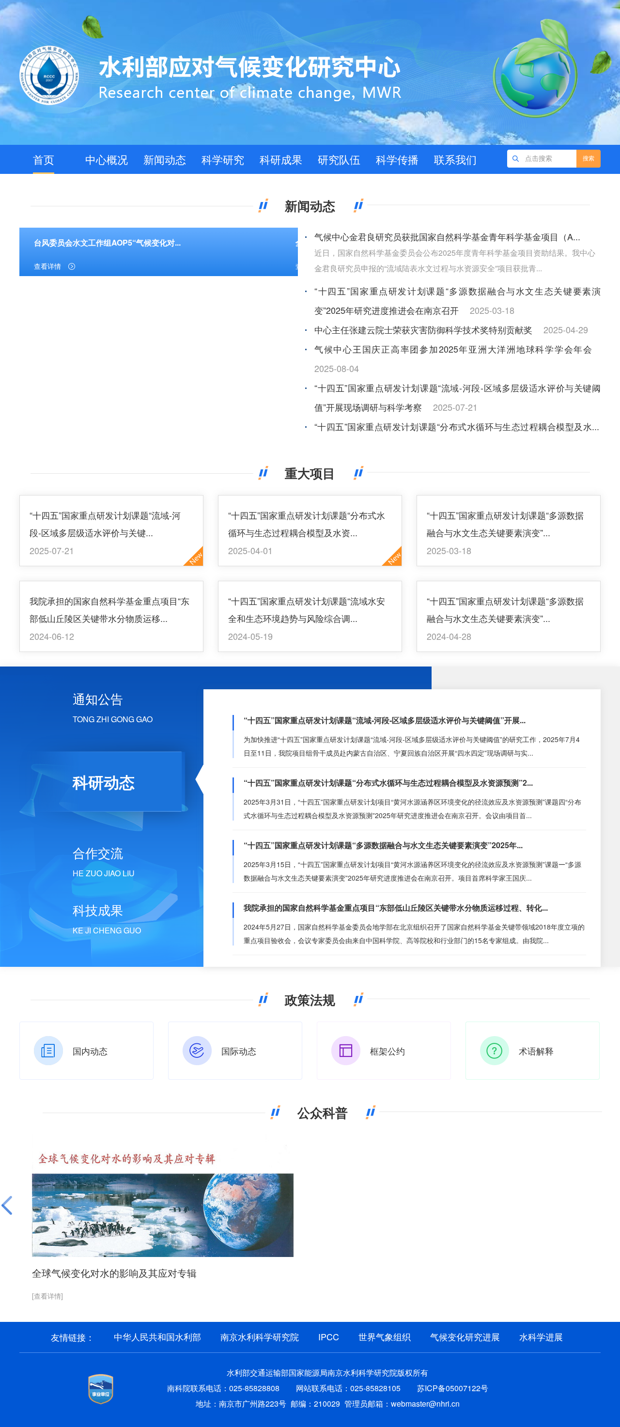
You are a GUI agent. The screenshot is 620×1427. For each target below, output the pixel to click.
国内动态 (90, 1050)
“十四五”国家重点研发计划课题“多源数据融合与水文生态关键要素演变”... (505, 524)
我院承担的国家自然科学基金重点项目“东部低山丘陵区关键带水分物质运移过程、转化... (396, 907)
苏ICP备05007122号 (452, 1388)
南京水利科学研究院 (259, 1336)
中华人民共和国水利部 (157, 1336)
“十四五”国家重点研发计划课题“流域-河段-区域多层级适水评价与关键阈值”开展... (385, 720)
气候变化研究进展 (465, 1336)
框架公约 (387, 1050)
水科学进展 (541, 1336)
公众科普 (322, 1112)
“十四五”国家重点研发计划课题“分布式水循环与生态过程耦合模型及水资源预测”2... (388, 782)
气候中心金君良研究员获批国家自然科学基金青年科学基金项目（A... (447, 236)
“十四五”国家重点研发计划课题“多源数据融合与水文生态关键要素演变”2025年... (383, 845)
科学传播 (397, 159)
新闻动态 (164, 159)
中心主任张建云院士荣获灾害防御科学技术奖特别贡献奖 (423, 329)
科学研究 (223, 159)
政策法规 (310, 999)
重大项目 (310, 473)
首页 (43, 159)
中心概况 (106, 159)
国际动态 (238, 1050)
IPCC (328, 1336)
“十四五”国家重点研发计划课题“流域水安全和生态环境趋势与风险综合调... (306, 609)
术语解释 (536, 1050)
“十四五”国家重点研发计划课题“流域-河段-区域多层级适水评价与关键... (105, 524)
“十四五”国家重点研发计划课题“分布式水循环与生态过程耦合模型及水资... (306, 524)
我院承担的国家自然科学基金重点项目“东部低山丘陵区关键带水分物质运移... (109, 609)
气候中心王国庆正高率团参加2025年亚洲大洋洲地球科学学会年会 (453, 348)
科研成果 (281, 159)
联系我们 (455, 159)
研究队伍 (339, 159)
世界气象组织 (384, 1336)
